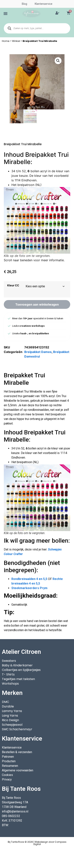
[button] (5, 13)
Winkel (16, 41)
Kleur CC (13, 285)
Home (5, 41)
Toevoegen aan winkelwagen (37, 304)
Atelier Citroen (21, 651)
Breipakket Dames (38, 352)
